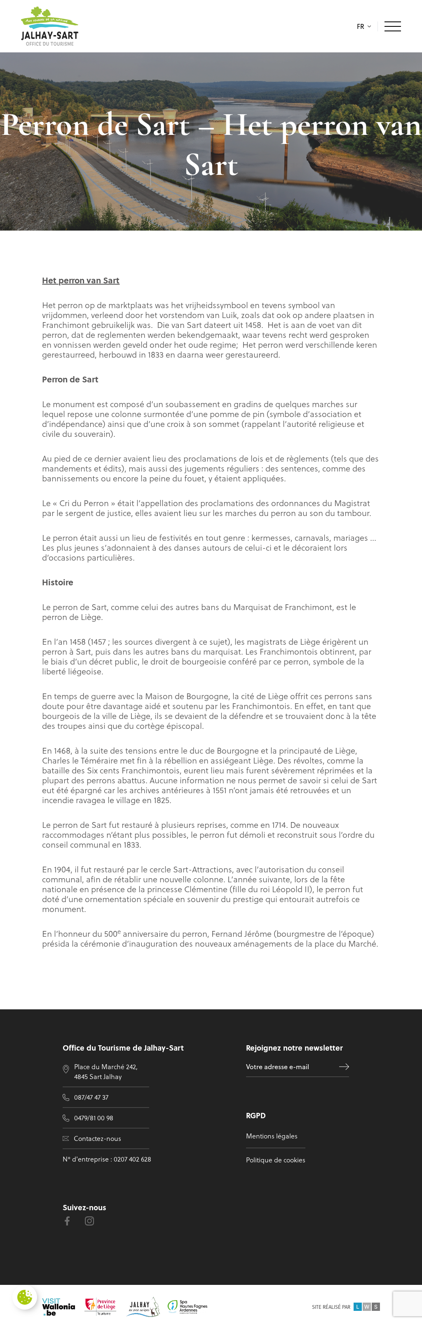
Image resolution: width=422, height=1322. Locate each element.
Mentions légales (272, 1136)
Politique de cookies (275, 1159)
